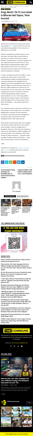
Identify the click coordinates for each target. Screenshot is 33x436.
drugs (11, 46)
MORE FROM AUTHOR (22, 196)
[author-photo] (16, 185)
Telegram (20, 148)
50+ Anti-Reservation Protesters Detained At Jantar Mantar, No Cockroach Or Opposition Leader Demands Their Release (16, 210)
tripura (22, 155)
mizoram (12, 155)
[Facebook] (2, 162)
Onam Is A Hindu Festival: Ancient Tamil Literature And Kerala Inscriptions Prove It (15, 260)
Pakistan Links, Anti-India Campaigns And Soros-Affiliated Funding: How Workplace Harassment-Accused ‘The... (15, 380)
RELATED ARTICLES (10, 196)
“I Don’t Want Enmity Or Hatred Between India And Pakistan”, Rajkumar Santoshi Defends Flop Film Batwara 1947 (26, 209)
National (10, 6)
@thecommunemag (13, 401)
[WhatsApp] (10, 162)
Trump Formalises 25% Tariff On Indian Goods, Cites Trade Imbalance (24, 172)
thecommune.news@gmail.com (20, 342)
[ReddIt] (15, 162)
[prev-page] (15, 218)
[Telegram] (19, 162)
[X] (18, 346)
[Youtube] (22, 346)
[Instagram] (15, 346)
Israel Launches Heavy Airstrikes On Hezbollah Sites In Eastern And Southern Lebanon (8, 173)
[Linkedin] (23, 162)
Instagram (6, 150)
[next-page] (17, 218)
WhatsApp (26, 148)
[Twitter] (6, 162)
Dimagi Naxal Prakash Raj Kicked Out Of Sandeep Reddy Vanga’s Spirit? (15, 315)
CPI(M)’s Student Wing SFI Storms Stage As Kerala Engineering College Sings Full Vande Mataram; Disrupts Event (16, 321)
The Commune (6, 21)
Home (2, 6)
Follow (29, 402)
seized (17, 155)
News (6, 6)
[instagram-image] (6, 412)
